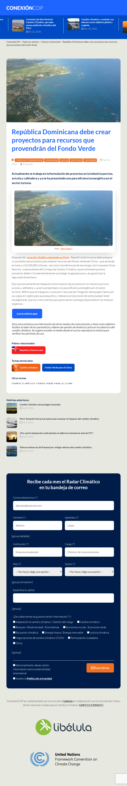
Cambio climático (29, 367)
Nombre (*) (19, 517)
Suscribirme (102, 667)
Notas (64, 160)
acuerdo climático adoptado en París (48, 257)
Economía (52, 160)
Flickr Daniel (65, 248)
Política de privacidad (39, 678)
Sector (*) (70, 564)
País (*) (17, 564)
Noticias (76, 160)
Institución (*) (21, 544)
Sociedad (90, 160)
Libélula (68, 701)
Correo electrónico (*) (25, 497)
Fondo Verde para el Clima (58, 367)
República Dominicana (31, 350)
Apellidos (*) (72, 517)
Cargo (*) (70, 544)
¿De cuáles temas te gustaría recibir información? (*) (42, 616)
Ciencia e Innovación (29, 160)
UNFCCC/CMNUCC (91, 705)
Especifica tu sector (24, 590)
